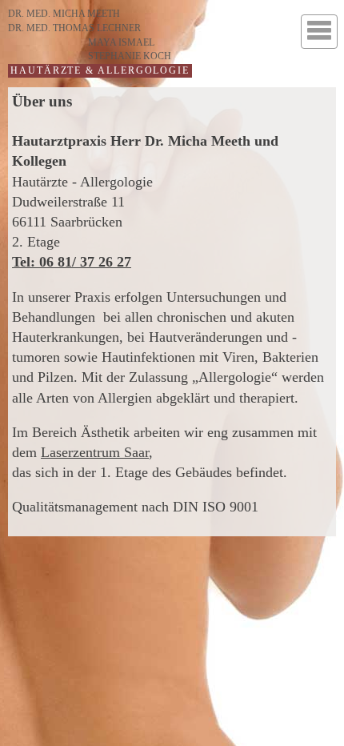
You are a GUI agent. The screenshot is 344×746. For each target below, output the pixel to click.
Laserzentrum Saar (95, 452)
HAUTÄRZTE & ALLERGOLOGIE (100, 70)
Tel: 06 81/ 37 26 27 (71, 262)
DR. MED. (64, 13)
